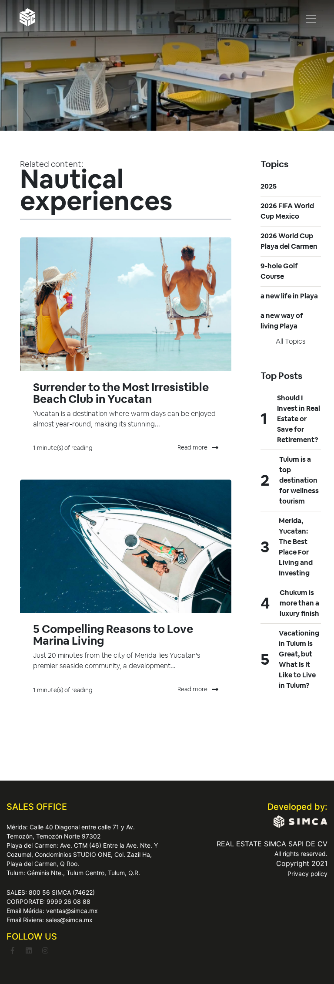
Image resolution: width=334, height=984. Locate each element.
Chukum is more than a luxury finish (299, 603)
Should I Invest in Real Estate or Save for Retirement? (298, 418)
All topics (290, 341)
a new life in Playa (289, 296)
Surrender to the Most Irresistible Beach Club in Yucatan (121, 393)
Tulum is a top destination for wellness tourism (299, 480)
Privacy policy (307, 873)
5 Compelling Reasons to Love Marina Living (113, 635)
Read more (192, 447)
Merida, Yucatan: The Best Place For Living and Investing (296, 547)
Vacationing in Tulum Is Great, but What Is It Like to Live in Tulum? (299, 659)
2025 (269, 186)
